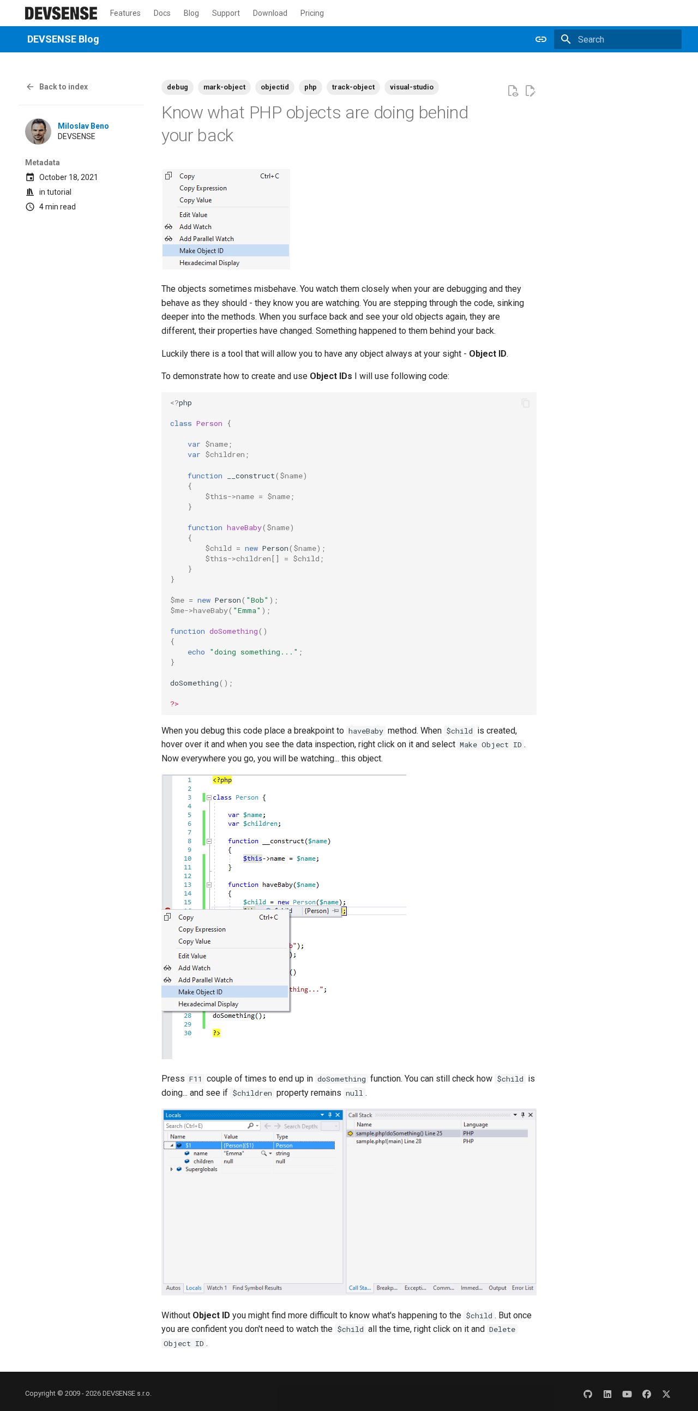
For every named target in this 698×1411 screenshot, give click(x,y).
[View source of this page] (512, 91)
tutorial (59, 192)
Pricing (312, 13)
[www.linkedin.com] (607, 1393)
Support (226, 13)
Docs (162, 13)
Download (270, 13)
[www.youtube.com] (627, 1393)
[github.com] (588, 1393)
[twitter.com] (666, 1393)
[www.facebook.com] (646, 1393)
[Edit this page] (530, 91)
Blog (191, 13)
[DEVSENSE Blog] (61, 13)
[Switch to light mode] (541, 39)
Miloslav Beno (83, 126)
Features (125, 13)
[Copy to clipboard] (525, 403)
